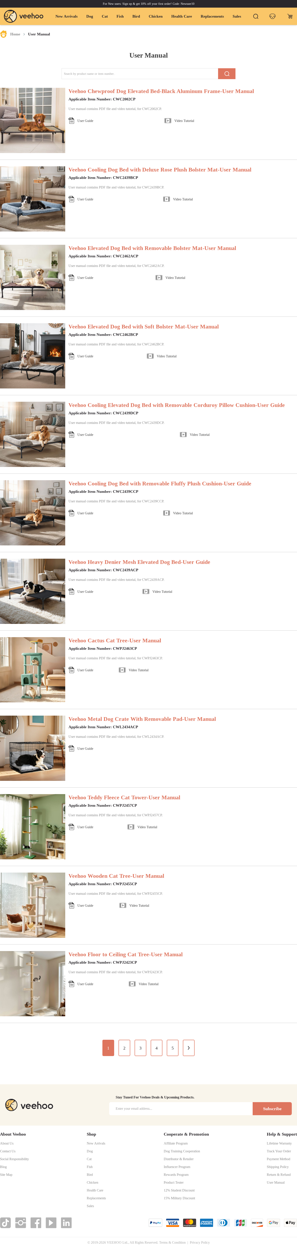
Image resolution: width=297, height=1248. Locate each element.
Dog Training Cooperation (182, 1151)
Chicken (156, 16)
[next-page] (189, 1048)
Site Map (6, 1174)
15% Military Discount (179, 1198)
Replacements (212, 16)
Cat (105, 16)
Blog (3, 1167)
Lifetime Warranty (279, 1143)
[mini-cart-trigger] (290, 16)
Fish (120, 16)
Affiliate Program (176, 1143)
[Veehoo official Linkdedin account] (66, 1222)
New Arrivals (66, 16)
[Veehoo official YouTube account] (51, 1222)
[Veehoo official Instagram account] (20, 1222)
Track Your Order (279, 1151)
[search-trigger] (255, 16)
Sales (237, 16)
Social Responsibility (14, 1159)
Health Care (181, 16)
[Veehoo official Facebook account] (35, 1222)
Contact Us (7, 1151)
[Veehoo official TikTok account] (5, 1222)
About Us (6, 1143)
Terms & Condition (172, 1242)
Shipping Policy (278, 1167)
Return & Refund (279, 1174)
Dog (89, 16)
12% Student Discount (179, 1190)
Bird (136, 16)
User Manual (276, 1182)
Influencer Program (177, 1167)
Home (15, 34)
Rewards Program (176, 1174)
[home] (23, 16)
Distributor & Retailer (179, 1159)
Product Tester (174, 1182)
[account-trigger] (272, 16)
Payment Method (278, 1159)
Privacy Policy (200, 1242)
